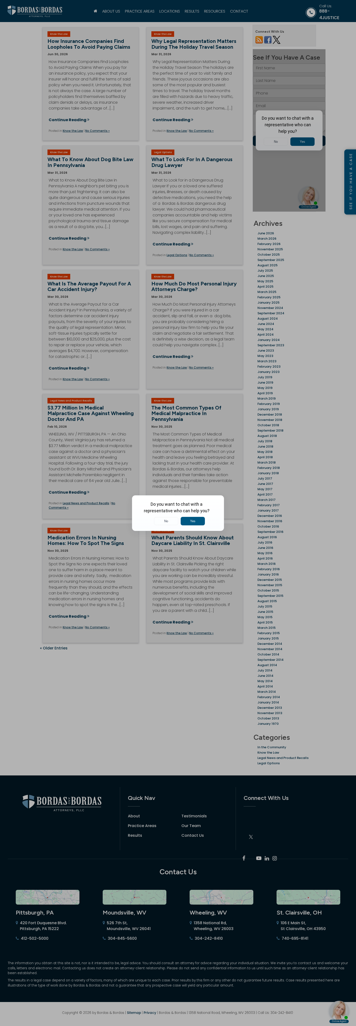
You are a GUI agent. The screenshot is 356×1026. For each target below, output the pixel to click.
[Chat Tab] (178, 513)
